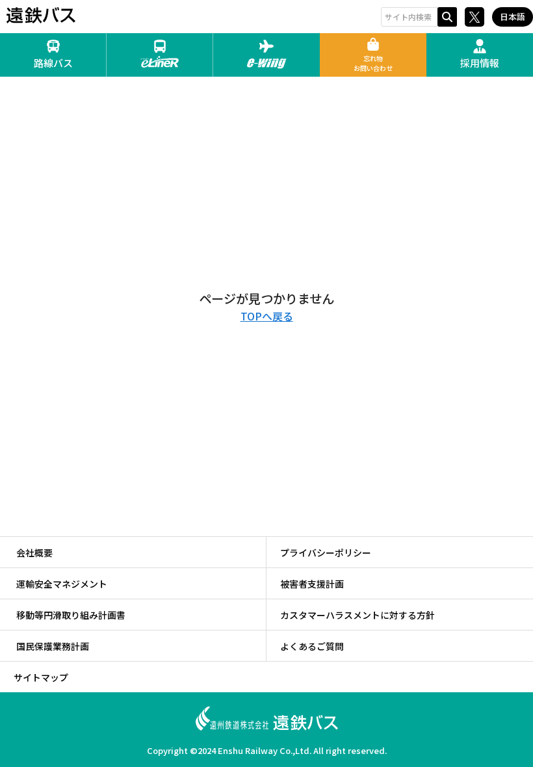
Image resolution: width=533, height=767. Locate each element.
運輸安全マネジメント (61, 583)
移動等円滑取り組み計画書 (70, 614)
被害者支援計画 (312, 583)
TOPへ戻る (266, 316)
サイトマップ (41, 677)
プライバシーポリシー (325, 552)
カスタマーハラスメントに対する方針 (357, 614)
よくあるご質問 (312, 646)
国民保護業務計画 (52, 646)
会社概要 (34, 552)
